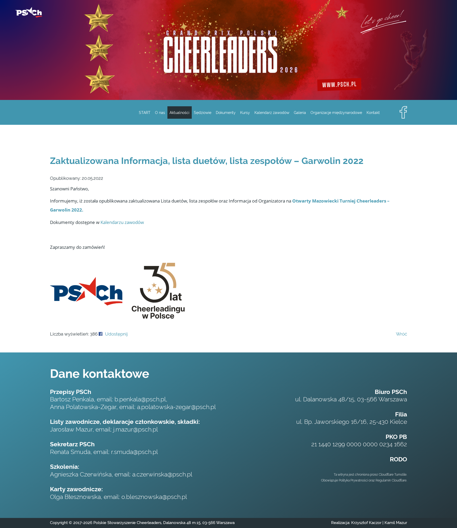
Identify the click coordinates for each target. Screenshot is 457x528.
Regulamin (383, 480)
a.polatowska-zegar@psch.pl (176, 406)
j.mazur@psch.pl (135, 429)
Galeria (300, 112)
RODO (398, 459)
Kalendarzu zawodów (122, 222)
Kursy (245, 112)
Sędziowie (202, 112)
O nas (160, 112)
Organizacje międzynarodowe (336, 112)
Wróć (401, 334)
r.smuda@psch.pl (134, 451)
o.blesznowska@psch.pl (154, 496)
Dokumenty (226, 112)
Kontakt (373, 112)
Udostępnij (116, 334)
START (144, 112)
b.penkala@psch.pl (140, 399)
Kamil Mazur (395, 522)
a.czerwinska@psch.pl (162, 474)
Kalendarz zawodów (271, 112)
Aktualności (179, 112)
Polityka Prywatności (353, 480)
